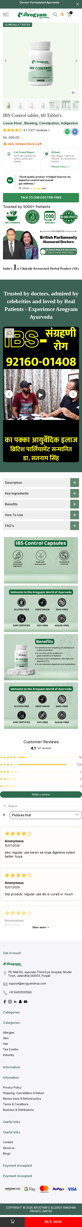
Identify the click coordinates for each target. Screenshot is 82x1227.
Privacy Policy (12, 1087)
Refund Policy (59, 166)
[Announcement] (39, 4)
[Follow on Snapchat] (20, 1001)
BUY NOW (53, 1222)
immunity (8, 1055)
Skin (6, 1038)
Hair (5, 1043)
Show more (39, 927)
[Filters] (4, 815)
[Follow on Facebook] (5, 1001)
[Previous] (6, 61)
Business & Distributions (18, 1109)
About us (9, 1148)
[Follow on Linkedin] (15, 1001)
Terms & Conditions (15, 1104)
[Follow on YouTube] (25, 1001)
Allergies (8, 1032)
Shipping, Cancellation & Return (23, 1093)
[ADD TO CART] (12, 1222)
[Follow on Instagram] (10, 1001)
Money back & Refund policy (22, 1098)
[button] (13, 130)
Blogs (6, 1153)
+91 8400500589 (20, 992)
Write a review (41, 794)
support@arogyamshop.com (27, 983)
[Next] (76, 61)
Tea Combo (11, 1049)
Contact (8, 1142)
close (77, 4)
